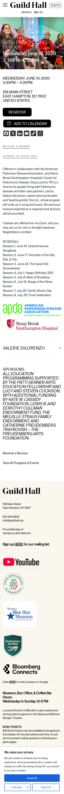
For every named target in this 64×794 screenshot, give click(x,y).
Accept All (32, 778)
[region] (32, 770)
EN (36, 12)
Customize (16, 787)
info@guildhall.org (13, 520)
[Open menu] (5, 5)
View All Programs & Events (21, 463)
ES (41, 12)
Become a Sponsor (15, 453)
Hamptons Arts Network (17, 533)
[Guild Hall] (28, 7)
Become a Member (16, 146)
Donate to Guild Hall (20, 156)
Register (17, 112)
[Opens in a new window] (32, 315)
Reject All (46, 787)
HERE (18, 544)
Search (26, 12)
